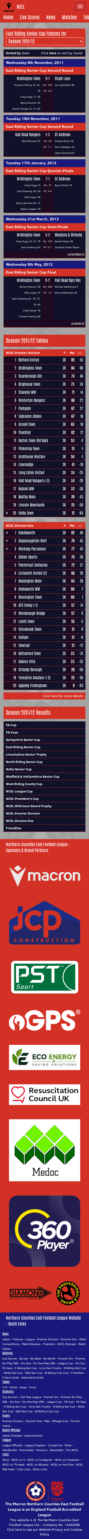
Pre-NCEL (72, 1450)
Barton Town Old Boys (33, 440)
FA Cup (11, 725)
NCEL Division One (19, 525)
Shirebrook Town (30, 629)
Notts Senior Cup (19, 769)
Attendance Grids (33, 1377)
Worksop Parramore (32, 549)
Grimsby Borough (30, 669)
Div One (26, 1363)
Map (47, 1421)
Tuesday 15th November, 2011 (33, 118)
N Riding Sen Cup (75, 1368)
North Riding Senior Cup (24, 761)
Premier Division (47, 1339)
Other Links (40, 1469)
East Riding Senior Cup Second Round (39, 70)
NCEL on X (18, 1460)
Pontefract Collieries (33, 565)
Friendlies (13, 828)
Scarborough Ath (30, 376)
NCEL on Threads (13, 1464)
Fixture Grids (10, 1377)
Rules (68, 1445)
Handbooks (9, 1450)
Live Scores (30, 17)
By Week (36, 1358)
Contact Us (55, 1445)
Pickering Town (29, 448)
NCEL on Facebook (67, 1460)
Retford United (29, 360)
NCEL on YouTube (62, 1464)
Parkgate (25, 408)
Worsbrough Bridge (32, 613)
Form (32, 1387)
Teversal (24, 645)
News (50, 17)
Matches (69, 17)
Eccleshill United (30, 573)
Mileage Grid (60, 1421)
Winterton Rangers (32, 400)
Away (23, 1387)
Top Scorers (10, 1397)
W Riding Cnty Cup (56, 1373)
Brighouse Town (29, 384)
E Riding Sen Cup (26, 1368)
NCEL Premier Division (23, 352)
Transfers (49, 1344)
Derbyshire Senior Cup (23, 739)
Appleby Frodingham (33, 685)
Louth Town (26, 621)
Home (8, 17)
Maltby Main (27, 497)
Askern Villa (27, 661)
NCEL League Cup (19, 791)
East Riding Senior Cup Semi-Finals (37, 226)
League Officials (12, 1445)
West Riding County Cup (24, 784)
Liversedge (26, 464)
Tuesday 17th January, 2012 (31, 162)
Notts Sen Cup (13, 1373)
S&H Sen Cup (33, 1373)
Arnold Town (27, 424)
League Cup (65, 1363)
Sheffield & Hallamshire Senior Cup (32, 776)
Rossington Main (30, 581)
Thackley (25, 432)
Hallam (23, 637)
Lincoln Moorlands (31, 505)
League (30, 1339)
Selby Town (26, 513)
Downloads (26, 1450)
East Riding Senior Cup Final (31, 272)
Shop (5, 1460)
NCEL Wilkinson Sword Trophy (29, 806)
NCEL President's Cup (22, 798)
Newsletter (57, 1450)
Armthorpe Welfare (32, 456)
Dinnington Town (30, 597)
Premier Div (65, 1358)
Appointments (33, 1435)
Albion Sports (28, 557)
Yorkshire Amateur (32, 677)
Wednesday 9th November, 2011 (35, 62)
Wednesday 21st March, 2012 (32, 219)
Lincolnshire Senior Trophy (26, 754)
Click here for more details (63, 696)
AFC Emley (25, 605)
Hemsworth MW (29, 589)
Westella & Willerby (68, 235)
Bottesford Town (30, 653)
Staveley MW (27, 392)
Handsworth (27, 533)
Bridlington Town (28, 78)
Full (4, 1387)
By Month (50, 1358)
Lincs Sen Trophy (50, 1368)
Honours (41, 1450)
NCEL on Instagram (40, 1460)
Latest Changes (12, 1435)
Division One (69, 1339)
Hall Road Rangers (27, 134)
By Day (23, 1358)
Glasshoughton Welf (33, 541)
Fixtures (18, 1339)
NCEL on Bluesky (37, 1464)
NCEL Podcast (67, 1344)
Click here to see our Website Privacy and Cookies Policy (44, 1532)
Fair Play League (30, 1397)
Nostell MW (26, 489)
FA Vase (12, 732)
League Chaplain (35, 1445)
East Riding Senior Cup (23, 747)
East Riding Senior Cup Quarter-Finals (39, 170)
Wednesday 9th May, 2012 (29, 264)
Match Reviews (31, 1344)
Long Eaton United (31, 472)
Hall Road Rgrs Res (67, 280)
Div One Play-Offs (44, 1363)
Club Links (23, 1469)
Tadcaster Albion (30, 416)
